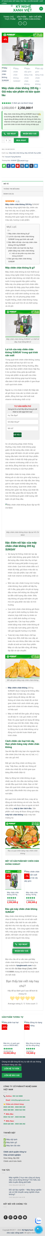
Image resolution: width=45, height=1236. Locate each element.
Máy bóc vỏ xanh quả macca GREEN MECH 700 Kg (11, 1044)
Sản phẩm (21, 17)
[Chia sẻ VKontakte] (22, 166)
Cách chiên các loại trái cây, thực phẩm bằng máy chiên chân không (21, 249)
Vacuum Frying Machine (13, 157)
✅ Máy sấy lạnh (10, 1139)
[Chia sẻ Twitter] (13, 166)
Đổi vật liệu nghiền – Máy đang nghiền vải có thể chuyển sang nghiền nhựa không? (25, 1192)
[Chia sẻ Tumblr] (31, 166)
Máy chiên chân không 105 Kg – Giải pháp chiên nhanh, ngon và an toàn (32, 894)
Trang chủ (8, 17)
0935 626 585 (8, 1124)
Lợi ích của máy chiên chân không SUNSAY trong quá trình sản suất (21, 238)
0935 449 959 (8, 1107)
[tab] (22, 183)
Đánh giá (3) (9, 194)
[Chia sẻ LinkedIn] (27, 166)
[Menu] (41, 9)
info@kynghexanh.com (20, 1100)
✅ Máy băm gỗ (10, 1142)
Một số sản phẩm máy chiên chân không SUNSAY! (23, 254)
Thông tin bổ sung (12, 189)
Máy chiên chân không (29, 19)
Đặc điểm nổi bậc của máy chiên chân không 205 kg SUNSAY (22, 243)
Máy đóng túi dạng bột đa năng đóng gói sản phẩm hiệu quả (33, 1044)
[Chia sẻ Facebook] (8, 166)
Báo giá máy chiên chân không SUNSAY (20, 260)
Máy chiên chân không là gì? (19, 234)
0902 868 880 (8, 1110)
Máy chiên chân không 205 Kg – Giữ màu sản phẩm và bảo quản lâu (13, 894)
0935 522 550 (20, 1110)
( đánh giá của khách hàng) (22, 103)
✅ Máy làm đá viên (11, 1145)
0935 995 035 (20, 1107)
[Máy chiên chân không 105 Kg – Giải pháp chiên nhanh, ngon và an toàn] (32, 880)
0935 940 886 (20, 1117)
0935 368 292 (20, 1124)
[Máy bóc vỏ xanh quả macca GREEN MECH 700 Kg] (11, 1030)
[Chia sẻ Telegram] (36, 166)
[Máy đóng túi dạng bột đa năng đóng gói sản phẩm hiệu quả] (34, 1030)
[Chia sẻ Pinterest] (18, 166)
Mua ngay (21, 140)
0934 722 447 (8, 1117)
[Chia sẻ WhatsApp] (4, 166)
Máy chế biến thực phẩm (33, 153)
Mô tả (6, 184)
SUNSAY (14, 160)
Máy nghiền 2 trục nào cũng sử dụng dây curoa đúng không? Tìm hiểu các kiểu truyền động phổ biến (24, 1179)
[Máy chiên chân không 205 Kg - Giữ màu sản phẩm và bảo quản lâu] (13, 880)
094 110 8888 (18, 1096)
